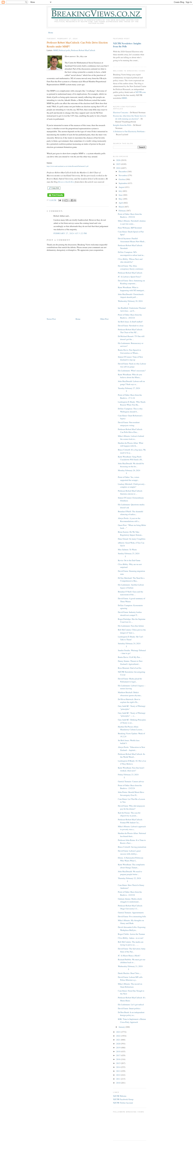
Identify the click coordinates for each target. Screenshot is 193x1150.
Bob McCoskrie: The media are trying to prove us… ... (130, 943)
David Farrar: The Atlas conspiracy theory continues (130, 267)
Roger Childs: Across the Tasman (131, 934)
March (121, 206)
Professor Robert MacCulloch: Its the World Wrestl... (131, 755)
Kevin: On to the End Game (129, 560)
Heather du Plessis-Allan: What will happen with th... (130, 444)
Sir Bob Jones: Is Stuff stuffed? (130, 321)
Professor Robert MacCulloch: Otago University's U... (130, 907)
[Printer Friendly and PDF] (56, 197)
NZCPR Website (119, 1096)
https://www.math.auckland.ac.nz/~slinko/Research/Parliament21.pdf (67, 166)
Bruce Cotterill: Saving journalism (132, 847)
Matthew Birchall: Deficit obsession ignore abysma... (130, 694)
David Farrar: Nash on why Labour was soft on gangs (132, 365)
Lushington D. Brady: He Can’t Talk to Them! (130, 638)
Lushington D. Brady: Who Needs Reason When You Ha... (132, 403)
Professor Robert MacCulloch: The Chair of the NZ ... (130, 331)
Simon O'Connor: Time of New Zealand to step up (130, 358)
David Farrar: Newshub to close (130, 325)
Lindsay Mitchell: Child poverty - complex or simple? (132, 485)
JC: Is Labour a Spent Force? (129, 276)
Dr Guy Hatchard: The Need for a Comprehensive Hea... (131, 579)
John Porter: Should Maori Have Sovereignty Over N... (131, 793)
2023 (118, 1031)
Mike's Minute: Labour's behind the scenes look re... (131, 437)
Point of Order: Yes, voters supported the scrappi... (128, 478)
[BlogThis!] (66, 200)
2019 (118, 1047)
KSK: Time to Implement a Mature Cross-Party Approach (132, 1020)
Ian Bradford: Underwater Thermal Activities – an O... (132, 309)
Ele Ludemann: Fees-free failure (131, 625)
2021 (118, 1039)
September (123, 183)
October (122, 179)
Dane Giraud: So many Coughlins (131, 538)
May (121, 198)
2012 (118, 1075)
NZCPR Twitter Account (123, 1102)
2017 (118, 1055)
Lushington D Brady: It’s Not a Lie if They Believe (132, 762)
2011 (118, 1078)
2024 (118, 168)
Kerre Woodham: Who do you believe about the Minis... (130, 376)
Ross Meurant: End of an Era (129, 668)
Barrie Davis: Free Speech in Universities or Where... (129, 351)
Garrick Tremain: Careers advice (131, 781)
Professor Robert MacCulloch (83, 50)
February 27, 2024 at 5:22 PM (70, 233)
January (122, 1027)
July (121, 191)
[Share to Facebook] (72, 200)
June (121, 195)
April (121, 202)
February (122, 210)
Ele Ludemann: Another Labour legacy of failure (131, 586)
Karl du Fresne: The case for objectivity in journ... (129, 814)
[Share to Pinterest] (74, 200)
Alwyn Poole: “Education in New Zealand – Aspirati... (131, 748)
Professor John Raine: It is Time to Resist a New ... (132, 841)
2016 (118, 1059)
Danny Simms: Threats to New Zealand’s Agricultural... (130, 662)
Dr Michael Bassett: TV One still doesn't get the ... (131, 338)
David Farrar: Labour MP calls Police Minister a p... (130, 978)
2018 (118, 1051)
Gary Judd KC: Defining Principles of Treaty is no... (132, 721)
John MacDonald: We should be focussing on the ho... (131, 465)
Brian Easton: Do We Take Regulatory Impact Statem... (130, 533)
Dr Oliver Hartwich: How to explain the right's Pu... (129, 701)
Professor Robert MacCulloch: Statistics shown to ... (130, 492)
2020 (118, 1043)
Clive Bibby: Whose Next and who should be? (130, 260)
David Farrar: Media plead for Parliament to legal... (130, 680)
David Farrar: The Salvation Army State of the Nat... (132, 950)
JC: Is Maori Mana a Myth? (129, 955)
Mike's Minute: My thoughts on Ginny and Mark (131, 922)
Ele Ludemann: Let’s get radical (131, 1004)
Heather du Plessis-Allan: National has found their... (132, 835)
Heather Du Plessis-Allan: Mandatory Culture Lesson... (130, 728)
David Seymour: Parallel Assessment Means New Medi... (132, 240)
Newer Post (51, 319)
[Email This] (63, 200)
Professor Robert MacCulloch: (130, 272)
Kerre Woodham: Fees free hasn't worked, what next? (131, 769)
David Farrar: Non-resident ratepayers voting (129, 424)
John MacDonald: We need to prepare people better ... (130, 873)
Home (50, 32)
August (122, 187)
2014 (118, 1067)
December (123, 171)
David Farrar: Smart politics (129, 1008)
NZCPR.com (140, 92)
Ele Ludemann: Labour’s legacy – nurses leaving (131, 687)
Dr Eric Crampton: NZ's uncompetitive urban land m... (131, 253)
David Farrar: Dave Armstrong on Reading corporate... (131, 282)
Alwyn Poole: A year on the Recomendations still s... (129, 520)
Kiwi (72, 181)
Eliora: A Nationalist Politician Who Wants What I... (130, 859)
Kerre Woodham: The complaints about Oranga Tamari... (131, 866)
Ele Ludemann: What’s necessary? (132, 370)
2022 (118, 1035)
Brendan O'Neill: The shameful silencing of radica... (130, 513)
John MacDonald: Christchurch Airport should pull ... (131, 296)
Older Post (104, 319)
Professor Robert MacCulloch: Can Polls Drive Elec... (130, 431)
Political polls (64, 50)
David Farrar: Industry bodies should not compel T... (130, 613)
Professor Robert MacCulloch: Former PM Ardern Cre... (130, 821)
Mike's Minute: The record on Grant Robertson (130, 985)
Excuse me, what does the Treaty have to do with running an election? (129, 117)
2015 (118, 1063)
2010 (118, 1082)
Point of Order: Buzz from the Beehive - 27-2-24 (130, 396)
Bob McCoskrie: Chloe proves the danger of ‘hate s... (132, 631)
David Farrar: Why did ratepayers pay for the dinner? (131, 807)
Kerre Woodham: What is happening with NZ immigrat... (131, 289)
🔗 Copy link (54, 188)
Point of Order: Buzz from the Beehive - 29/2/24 (130, 215)
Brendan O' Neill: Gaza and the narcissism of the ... (130, 593)
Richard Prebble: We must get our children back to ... (131, 961)
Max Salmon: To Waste (127, 549)
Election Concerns (120, 112)
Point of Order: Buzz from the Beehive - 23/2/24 (130, 787)
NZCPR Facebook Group (123, 1099)
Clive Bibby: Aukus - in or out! (130, 938)
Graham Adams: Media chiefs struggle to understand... (130, 900)
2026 (118, 160)
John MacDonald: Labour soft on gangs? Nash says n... (131, 383)
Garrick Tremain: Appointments (131, 912)
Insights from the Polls (122, 125)
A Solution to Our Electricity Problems (129, 131)
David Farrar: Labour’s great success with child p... (129, 852)
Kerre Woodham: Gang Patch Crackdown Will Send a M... (130, 458)
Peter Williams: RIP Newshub (130, 227)
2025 (118, 164)
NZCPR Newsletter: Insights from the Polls (127, 45)
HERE (124, 98)
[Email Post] (59, 200)
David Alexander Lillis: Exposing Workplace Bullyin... (132, 928)
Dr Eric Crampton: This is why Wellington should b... (130, 410)
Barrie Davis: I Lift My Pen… (130, 657)
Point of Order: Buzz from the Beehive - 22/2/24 (130, 893)
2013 (118, 1071)
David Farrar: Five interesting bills (132, 916)
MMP (55, 50)
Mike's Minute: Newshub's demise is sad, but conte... (132, 222)
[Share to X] (69, 200)
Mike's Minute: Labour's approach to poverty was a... (132, 828)
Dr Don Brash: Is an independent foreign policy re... (131, 1014)
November (123, 175)
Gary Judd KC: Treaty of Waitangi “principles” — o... (131, 714)
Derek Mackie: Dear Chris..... (129, 973)
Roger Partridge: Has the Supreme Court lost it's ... (131, 620)
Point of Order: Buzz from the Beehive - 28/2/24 (130, 316)
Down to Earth (64, 181)
